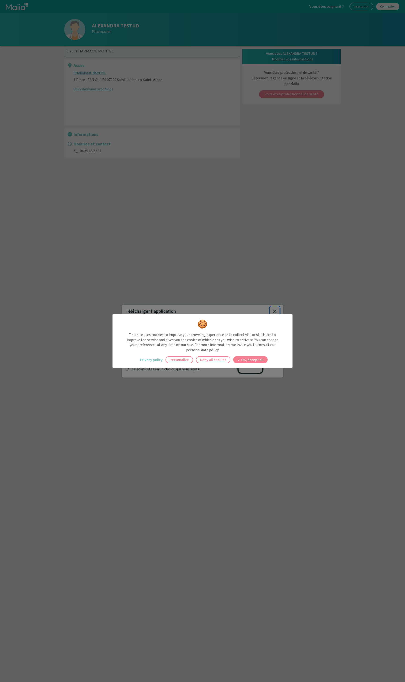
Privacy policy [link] (151, 360)
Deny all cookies (213, 359)
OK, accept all (251, 359)
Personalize (179, 359)
